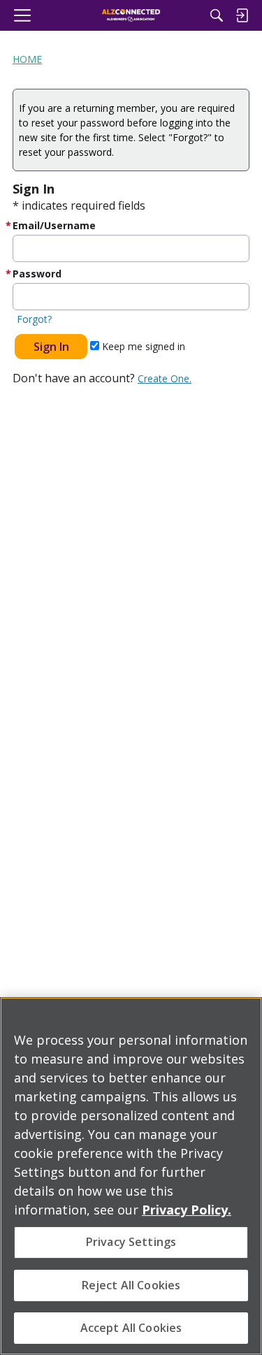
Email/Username (54, 225)
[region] (131, 1176)
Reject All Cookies (131, 1285)
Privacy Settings (131, 1241)
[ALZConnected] (131, 15)
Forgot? (34, 319)
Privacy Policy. (186, 1209)
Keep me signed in (142, 346)
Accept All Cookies (131, 1327)
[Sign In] (241, 15)
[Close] (245, 1016)
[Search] (216, 15)
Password (37, 273)
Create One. (164, 378)
